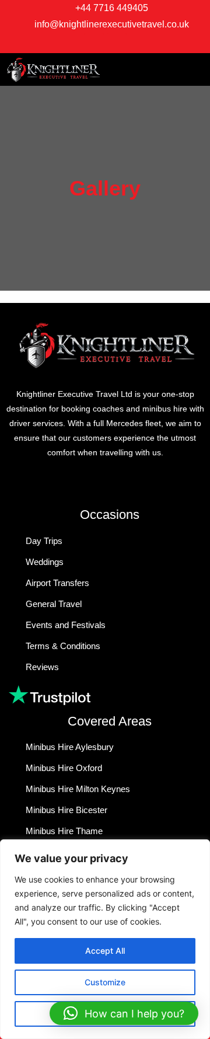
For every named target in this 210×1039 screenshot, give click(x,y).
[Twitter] (117, 43)
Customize (105, 982)
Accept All (105, 951)
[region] (105, 939)
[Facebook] (94, 43)
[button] (157, 69)
